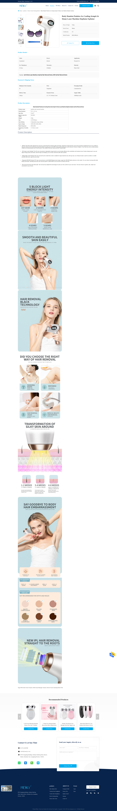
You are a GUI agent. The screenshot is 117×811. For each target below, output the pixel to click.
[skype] (27, 763)
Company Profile (66, 788)
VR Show (58, 5)
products (24, 10)
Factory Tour (65, 791)
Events (76, 5)
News (75, 791)
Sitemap (64, 796)
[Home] (23, 6)
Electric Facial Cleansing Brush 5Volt (55, 687)
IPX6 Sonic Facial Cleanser (26, 687)
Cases (75, 788)
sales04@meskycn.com (25, 751)
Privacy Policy (35, 809)
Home (47, 5)
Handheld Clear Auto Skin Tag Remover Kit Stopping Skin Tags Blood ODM (51, 725)
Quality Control (66, 793)
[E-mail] (40, 763)
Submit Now (67, 766)
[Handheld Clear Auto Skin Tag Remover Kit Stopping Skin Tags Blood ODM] (51, 712)
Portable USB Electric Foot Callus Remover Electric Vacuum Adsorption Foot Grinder (32, 725)
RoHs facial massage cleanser (39, 687)
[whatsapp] (21, 763)
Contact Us (70, 5)
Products (52, 5)
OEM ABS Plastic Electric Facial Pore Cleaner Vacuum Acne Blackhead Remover (70, 725)
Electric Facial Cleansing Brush (34, 10)
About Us (64, 5)
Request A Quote (86, 5)
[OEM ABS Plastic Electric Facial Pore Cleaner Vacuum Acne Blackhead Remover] (70, 712)
